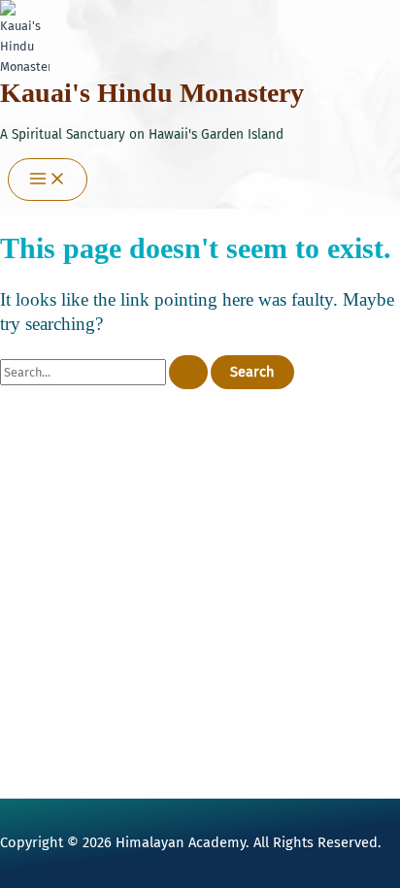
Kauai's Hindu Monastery (152, 93)
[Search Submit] (188, 372)
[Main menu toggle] (47, 180)
